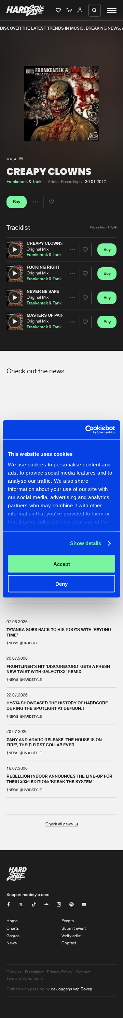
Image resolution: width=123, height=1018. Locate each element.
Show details (85, 543)
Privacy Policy (59, 971)
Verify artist (72, 935)
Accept (61, 564)
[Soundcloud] (46, 904)
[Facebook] (8, 904)
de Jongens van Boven (71, 988)
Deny (61, 584)
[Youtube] (84, 904)
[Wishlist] (59, 11)
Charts (12, 928)
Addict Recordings (65, 181)
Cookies (14, 971)
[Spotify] (71, 904)
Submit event (74, 928)
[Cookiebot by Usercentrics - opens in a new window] (86, 429)
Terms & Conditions (24, 978)
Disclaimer (34, 971)
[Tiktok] (33, 904)
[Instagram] (59, 904)
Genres (12, 935)
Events (68, 920)
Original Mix (38, 248)
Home (11, 920)
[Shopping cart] (70, 11)
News (11, 942)
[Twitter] (21, 904)
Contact (69, 942)
